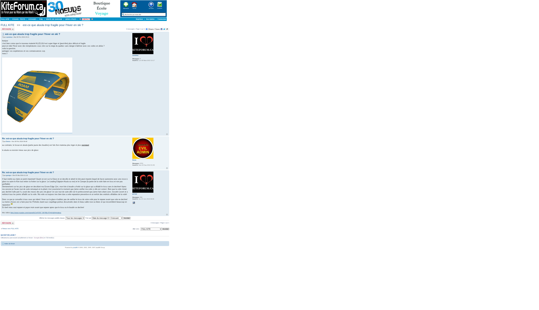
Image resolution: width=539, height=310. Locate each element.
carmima (9, 37)
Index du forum (9, 243)
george (8, 175)
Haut (167, 134)
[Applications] (126, 8)
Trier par (88, 218)
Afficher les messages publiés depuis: (52, 218)
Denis (8, 141)
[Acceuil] (23, 16)
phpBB (75, 247)
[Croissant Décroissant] (120, 218)
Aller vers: (136, 229)
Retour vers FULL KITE (10, 228)
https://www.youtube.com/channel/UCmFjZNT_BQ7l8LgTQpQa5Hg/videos (35, 213)
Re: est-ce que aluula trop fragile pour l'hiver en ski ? (28, 138)
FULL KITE (7, 25)
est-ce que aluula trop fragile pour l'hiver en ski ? (53, 25)
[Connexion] (159, 8)
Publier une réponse (7, 28)
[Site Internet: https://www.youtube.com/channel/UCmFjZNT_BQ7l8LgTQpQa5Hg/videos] (133, 202)
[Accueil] (134, 8)
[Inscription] (151, 8)
